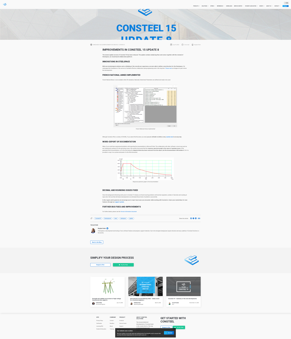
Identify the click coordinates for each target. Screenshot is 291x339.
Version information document (128, 211)
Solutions (204, 6)
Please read (168, 68)
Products (195, 6)
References (220, 6)
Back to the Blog (96, 242)
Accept (170, 333)
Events (261, 6)
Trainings (112, 329)
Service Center (238, 6)
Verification (99, 323)
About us (268, 6)
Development (107, 218)
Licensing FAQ (99, 326)
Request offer (100, 265)
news (115, 218)
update (131, 218)
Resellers (112, 323)
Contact (276, 6)
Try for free (124, 265)
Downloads (229, 6)
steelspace (123, 218)
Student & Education (250, 6)
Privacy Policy (99, 320)
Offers (212, 6)
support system (119, 202)
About (111, 326)
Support (121, 326)
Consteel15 (98, 218)
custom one (169, 137)
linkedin (107, 228)
